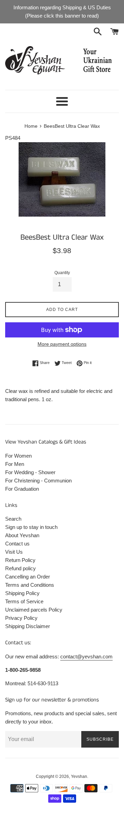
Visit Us (14, 552)
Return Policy (20, 560)
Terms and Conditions (29, 585)
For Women (18, 456)
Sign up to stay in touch (31, 527)
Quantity (62, 272)
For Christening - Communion (38, 480)
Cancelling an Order (27, 577)
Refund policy (20, 568)
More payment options (62, 344)
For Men (14, 464)
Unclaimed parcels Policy (33, 610)
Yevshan (79, 776)
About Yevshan (22, 535)
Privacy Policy (21, 618)
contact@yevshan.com (86, 656)
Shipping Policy (22, 593)
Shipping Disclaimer (27, 626)
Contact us (17, 543)
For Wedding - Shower (30, 472)
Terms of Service (24, 601)
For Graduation (22, 489)
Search (13, 519)
